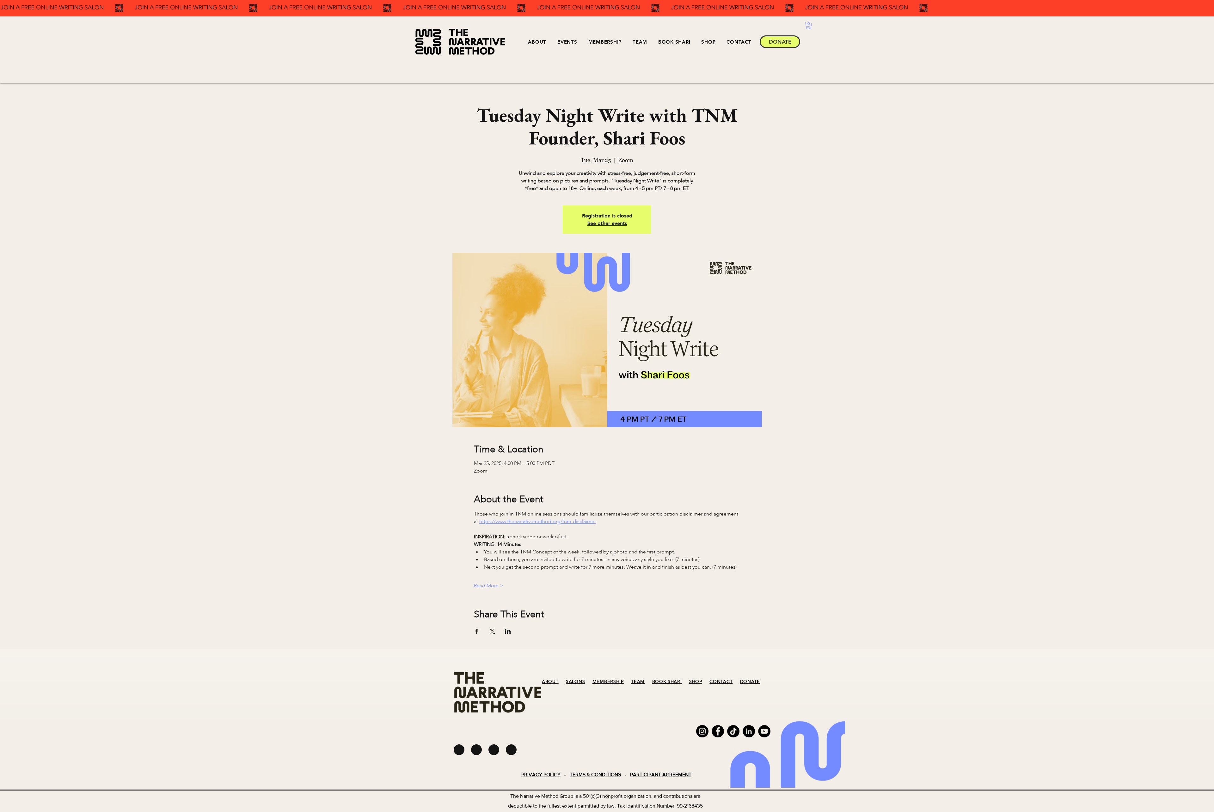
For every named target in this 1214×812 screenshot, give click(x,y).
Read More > (488, 585)
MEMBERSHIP (608, 682)
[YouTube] (764, 731)
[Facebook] (718, 731)
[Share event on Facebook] (477, 631)
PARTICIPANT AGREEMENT (660, 774)
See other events (607, 223)
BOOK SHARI (667, 682)
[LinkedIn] (749, 731)
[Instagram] (702, 731)
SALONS (575, 682)
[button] (567, 42)
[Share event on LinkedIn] (508, 631)
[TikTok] (733, 731)
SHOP (695, 682)
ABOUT (550, 682)
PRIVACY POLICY (541, 774)
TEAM (638, 682)
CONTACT (721, 682)
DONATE (750, 682)
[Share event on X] (492, 631)
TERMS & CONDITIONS (595, 774)
